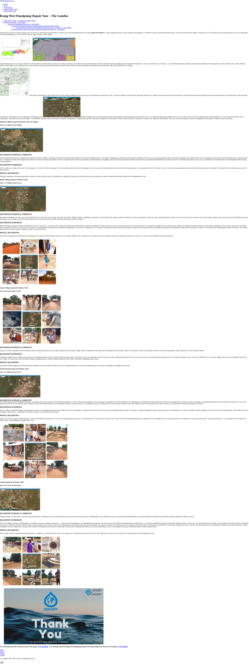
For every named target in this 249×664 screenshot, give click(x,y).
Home (6, 4)
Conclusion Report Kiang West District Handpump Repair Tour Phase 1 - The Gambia (38, 29)
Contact (2, 655)
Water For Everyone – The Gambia (15, 22)
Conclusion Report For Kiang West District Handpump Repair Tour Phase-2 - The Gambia (43, 27)
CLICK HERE (43, 646)
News (5, 6)
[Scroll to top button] (2, 662)
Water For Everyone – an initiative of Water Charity (20, 20)
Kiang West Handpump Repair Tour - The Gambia (23, 24)
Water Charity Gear (10, 11)
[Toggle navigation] (14, 1)
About (2, 652)
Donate (2, 653)
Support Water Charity (11, 9)
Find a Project (8, 7)
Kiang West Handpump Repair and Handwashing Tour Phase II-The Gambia (35, 26)
